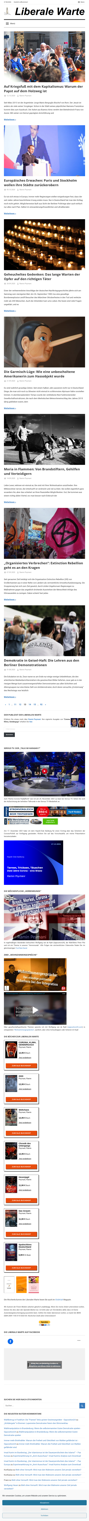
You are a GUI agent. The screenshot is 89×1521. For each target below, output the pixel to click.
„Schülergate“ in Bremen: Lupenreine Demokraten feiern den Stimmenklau (36, 1423)
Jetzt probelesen (25, 1058)
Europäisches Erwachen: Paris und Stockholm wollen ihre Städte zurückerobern (40, 182)
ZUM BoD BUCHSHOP (21, 1066)
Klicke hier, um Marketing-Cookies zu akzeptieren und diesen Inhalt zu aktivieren (44, 1365)
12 (20, 704)
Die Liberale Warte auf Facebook (22, 1332)
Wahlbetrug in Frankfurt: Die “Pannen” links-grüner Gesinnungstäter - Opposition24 (40, 1420)
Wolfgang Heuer (11, 1485)
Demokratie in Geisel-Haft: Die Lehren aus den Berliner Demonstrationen (41, 662)
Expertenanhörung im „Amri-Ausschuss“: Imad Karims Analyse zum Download (47, 1456)
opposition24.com (75, 1027)
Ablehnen (44, 1509)
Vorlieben (44, 1515)
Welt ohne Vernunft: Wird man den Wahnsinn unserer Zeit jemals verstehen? (48, 1470)
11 (15, 704)
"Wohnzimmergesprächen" (24, 1030)
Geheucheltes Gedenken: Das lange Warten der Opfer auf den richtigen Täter (42, 276)
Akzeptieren (44, 1503)
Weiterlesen (9, 119)
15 (34, 704)
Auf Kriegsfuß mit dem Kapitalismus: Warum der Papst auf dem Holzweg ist (43, 88)
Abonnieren (9, 734)
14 (30, 704)
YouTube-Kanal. (22, 948)
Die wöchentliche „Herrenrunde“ (22, 891)
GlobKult (59, 1299)
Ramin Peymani (25, 96)
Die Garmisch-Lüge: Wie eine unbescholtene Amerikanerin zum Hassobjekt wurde (39, 373)
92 (41, 704)
